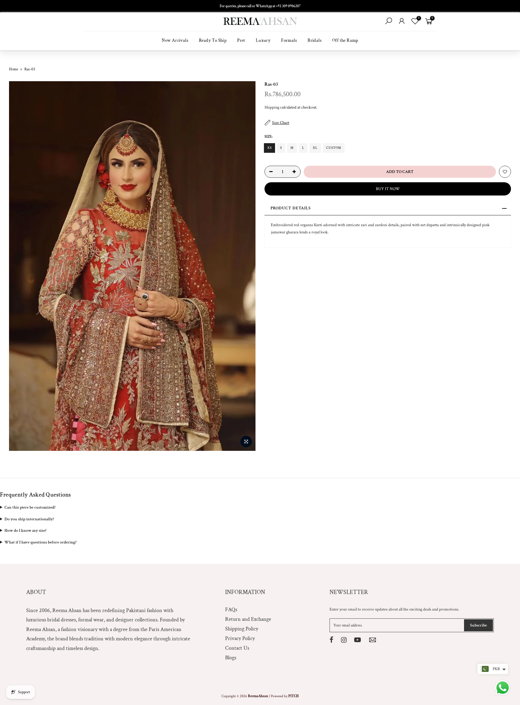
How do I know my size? (25, 530)
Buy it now (388, 189)
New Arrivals (175, 40)
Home (13, 69)
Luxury (263, 40)
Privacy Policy (240, 638)
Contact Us (237, 648)
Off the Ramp (345, 40)
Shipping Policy (241, 628)
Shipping (272, 107)
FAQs (231, 609)
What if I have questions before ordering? (40, 542)
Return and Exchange (248, 619)
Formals (289, 40)
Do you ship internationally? (29, 519)
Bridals (315, 40)
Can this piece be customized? (30, 507)
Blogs (230, 657)
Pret (241, 40)
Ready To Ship (213, 40)
